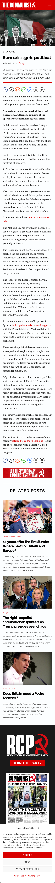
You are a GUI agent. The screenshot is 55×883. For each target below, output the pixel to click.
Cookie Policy (20, 876)
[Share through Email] (36, 89)
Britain (5, 537)
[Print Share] (42, 89)
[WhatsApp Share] (23, 89)
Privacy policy (34, 876)
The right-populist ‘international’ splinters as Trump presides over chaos (24, 622)
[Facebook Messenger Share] (29, 89)
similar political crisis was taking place (31, 325)
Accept (27, 855)
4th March (30, 195)
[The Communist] (19, 6)
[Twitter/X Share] (11, 89)
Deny (27, 862)
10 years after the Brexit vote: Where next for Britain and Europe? (26, 546)
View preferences (27, 869)
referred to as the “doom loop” (28, 441)
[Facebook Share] (5, 89)
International (14, 613)
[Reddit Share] (17, 89)
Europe (22, 63)
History (18, 537)
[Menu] (49, 4)
